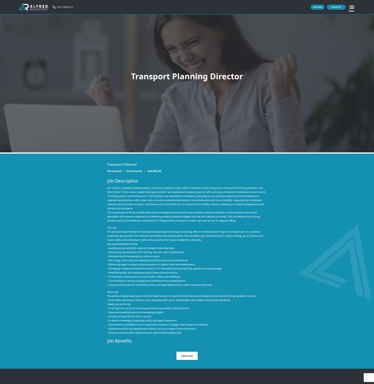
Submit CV (336, 7)
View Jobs (317, 7)
